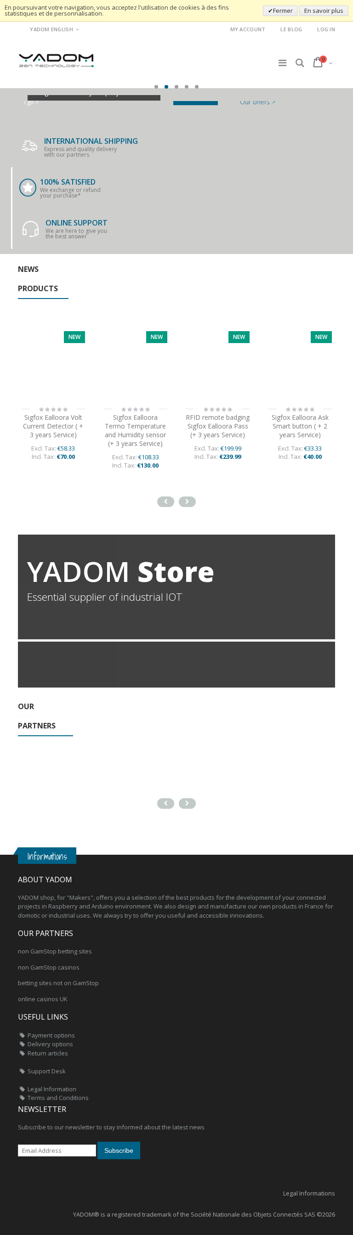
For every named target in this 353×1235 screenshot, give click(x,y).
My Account (248, 29)
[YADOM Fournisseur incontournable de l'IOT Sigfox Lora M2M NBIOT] (57, 57)
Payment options (51, 1035)
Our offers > (257, 101)
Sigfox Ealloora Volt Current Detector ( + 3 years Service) (53, 426)
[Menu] (282, 62)
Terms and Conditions (58, 1098)
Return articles (48, 1053)
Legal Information (52, 1089)
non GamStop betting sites (55, 951)
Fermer (283, 10)
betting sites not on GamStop (58, 983)
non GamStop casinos (49, 967)
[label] (135, 363)
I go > (31, 102)
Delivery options (50, 1044)
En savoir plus (323, 10)
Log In (326, 29)
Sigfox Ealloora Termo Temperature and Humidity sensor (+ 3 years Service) (135, 430)
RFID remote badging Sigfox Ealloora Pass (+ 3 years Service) (218, 426)
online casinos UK (43, 999)
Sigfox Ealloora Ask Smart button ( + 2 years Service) (300, 426)
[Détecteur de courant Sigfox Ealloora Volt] (53, 363)
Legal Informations (309, 1193)
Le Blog (291, 29)
